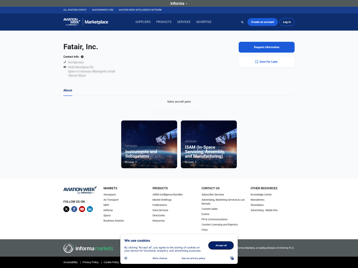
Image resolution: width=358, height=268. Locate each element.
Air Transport (111, 199)
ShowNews (257, 204)
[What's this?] (82, 56)
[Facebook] (74, 209)
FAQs (205, 229)
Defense (108, 210)
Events (205, 214)
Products (164, 22)
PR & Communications (214, 219)
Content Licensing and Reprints (220, 224)
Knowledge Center (261, 194)
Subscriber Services (213, 194)
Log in (287, 22)
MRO (106, 204)
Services (184, 22)
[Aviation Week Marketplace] (85, 22)
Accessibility (70, 262)
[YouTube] (82, 209)
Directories (159, 215)
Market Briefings (162, 199)
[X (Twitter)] (66, 209)
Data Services (160, 210)
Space (107, 215)
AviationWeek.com (102, 10)
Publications (160, 204)
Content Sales (210, 208)
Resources (159, 220)
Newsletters (257, 199)
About (67, 90)
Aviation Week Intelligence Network (140, 10)
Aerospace (109, 194)
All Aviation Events (74, 10)
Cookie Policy (111, 262)
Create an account (262, 22)
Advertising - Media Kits (264, 210)
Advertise (203, 22)
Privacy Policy (91, 262)
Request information (266, 47)
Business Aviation (113, 220)
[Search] (242, 22)
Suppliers (143, 22)
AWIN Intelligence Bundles (168, 194)
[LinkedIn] (90, 209)
